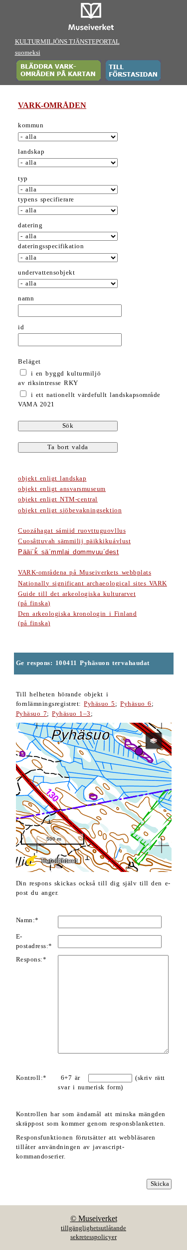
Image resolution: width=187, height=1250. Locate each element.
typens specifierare (46, 199)
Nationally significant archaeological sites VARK (92, 583)
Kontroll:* (31, 1077)
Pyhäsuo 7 (31, 713)
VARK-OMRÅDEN (52, 105)
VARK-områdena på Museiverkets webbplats (84, 572)
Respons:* (31, 959)
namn (26, 298)
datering (30, 225)
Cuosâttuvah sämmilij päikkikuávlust (74, 541)
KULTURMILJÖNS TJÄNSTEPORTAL (67, 41)
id (21, 327)
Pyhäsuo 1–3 (71, 713)
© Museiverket (93, 1218)
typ (23, 178)
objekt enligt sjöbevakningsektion (70, 510)
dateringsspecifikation (51, 246)
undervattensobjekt (46, 272)
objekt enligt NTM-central (58, 499)
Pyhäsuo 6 (136, 703)
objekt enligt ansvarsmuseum (62, 488)
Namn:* (27, 920)
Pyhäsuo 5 (99, 703)
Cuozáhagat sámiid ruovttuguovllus (72, 530)
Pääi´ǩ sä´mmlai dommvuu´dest (68, 552)
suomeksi (27, 52)
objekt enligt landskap (52, 478)
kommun (30, 125)
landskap (31, 151)
